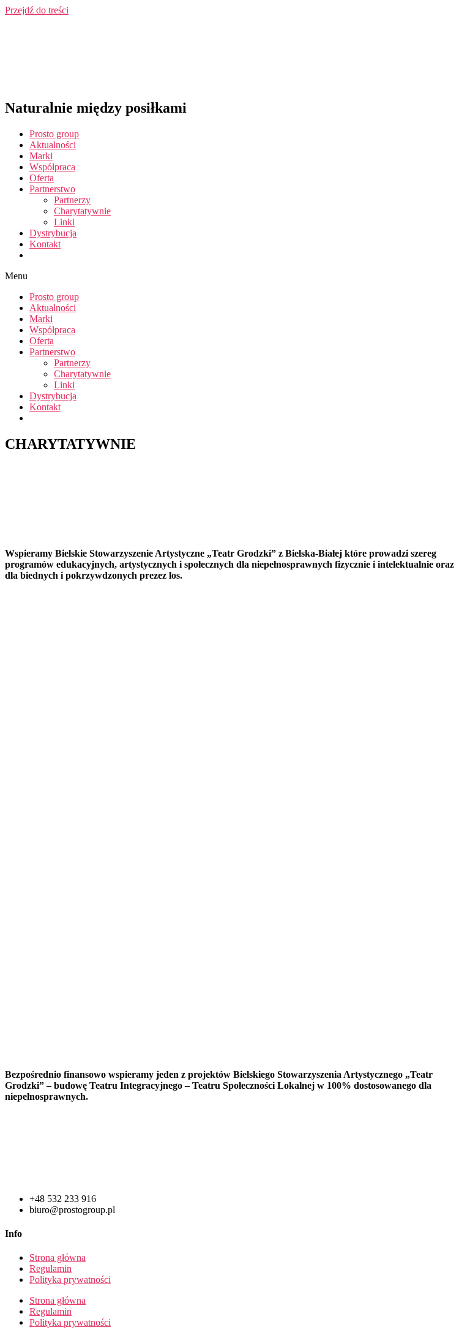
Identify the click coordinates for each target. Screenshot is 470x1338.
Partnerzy (72, 200)
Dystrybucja (52, 233)
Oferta (41, 178)
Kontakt (45, 244)
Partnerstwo (52, 189)
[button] (235, 276)
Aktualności (52, 145)
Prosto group (54, 134)
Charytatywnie (82, 211)
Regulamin (50, 1268)
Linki (64, 222)
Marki (41, 156)
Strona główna (57, 1257)
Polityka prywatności (70, 1279)
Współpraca (52, 167)
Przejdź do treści (37, 10)
